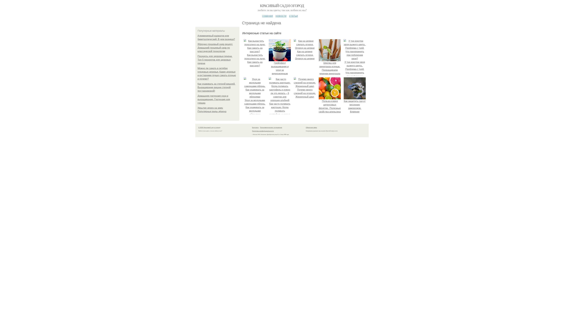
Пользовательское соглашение (271, 127)
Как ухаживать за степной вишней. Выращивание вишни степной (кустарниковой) (216, 87)
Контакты (255, 127)
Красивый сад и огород (282, 5)
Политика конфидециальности (263, 131)
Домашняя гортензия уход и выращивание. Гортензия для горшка (214, 99)
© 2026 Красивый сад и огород (209, 127)
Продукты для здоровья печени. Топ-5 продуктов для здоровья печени (215, 60)
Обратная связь (311, 127)
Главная (267, 15)
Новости (281, 15)
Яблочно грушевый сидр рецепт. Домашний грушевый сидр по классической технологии (215, 48)
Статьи (293, 15)
